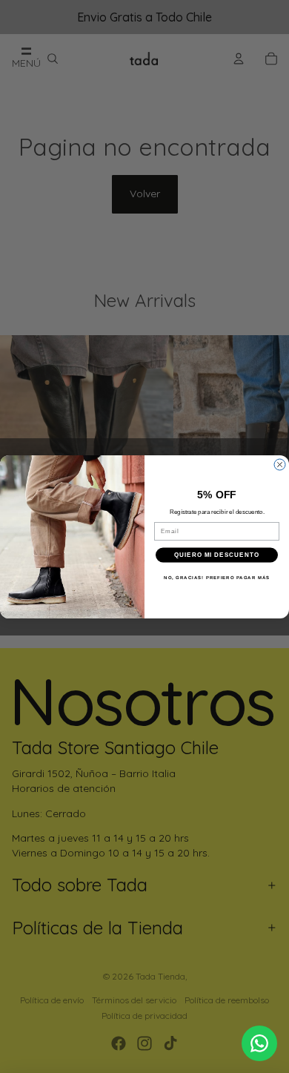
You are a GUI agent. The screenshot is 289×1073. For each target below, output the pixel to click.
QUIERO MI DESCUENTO (216, 555)
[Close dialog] (279, 464)
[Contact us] (259, 1043)
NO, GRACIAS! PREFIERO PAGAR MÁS (217, 577)
